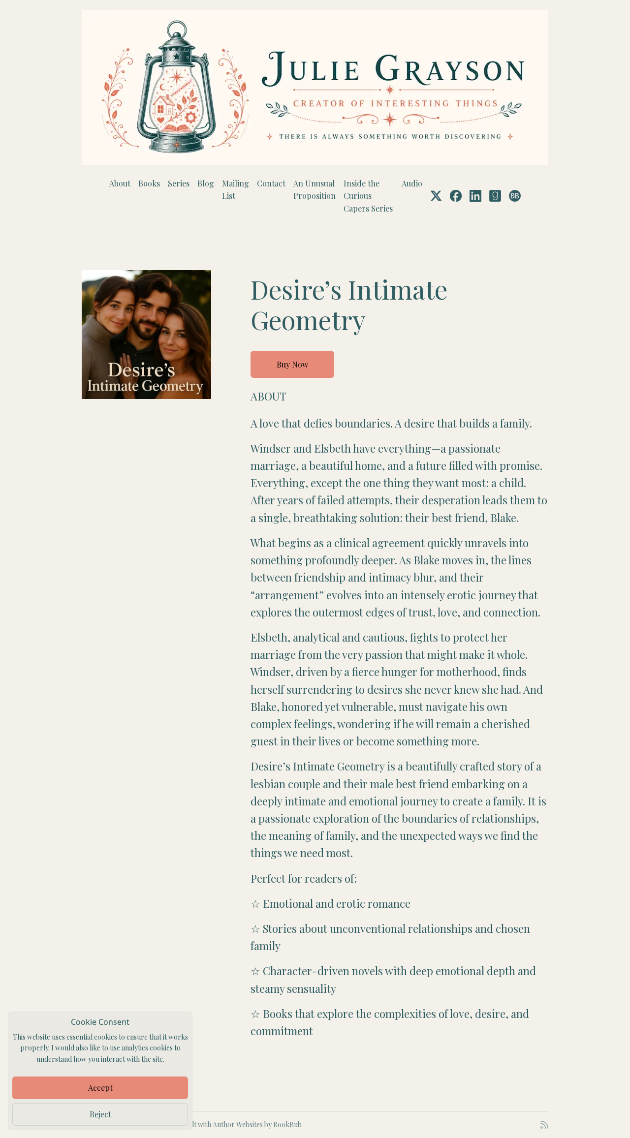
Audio (412, 183)
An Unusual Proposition (314, 189)
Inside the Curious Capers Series (368, 196)
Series (178, 183)
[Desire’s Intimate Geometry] (146, 335)
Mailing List (235, 189)
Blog (205, 183)
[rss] (544, 1124)
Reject (100, 1114)
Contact (271, 183)
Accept (100, 1087)
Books (149, 183)
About (119, 183)
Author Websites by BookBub (257, 1124)
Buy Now (292, 364)
